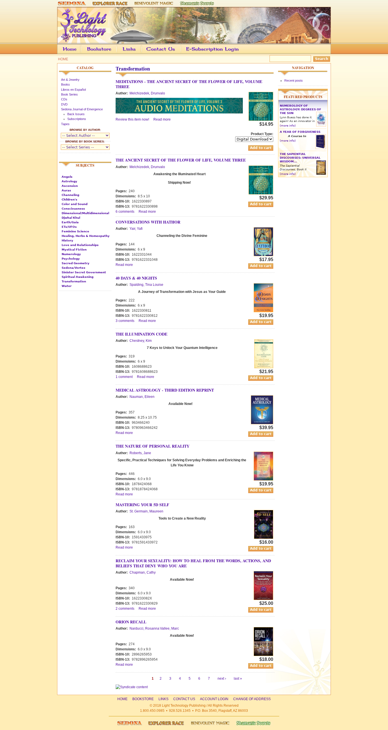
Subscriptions (76, 119)
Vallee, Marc (169, 628)
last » (238, 679)
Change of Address (277, 53)
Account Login (210, 53)
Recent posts (293, 80)
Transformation (74, 281)
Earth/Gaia (70, 222)
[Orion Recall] (263, 655)
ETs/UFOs (69, 226)
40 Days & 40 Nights (136, 278)
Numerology (71, 254)
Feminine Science (75, 231)
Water (67, 286)
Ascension (70, 185)
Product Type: (262, 134)
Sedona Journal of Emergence (82, 109)
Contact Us (169, 53)
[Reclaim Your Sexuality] (263, 599)
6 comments (125, 212)
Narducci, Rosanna (144, 628)
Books (65, 84)
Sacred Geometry (75, 263)
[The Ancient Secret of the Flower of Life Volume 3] (261, 193)
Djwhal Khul (71, 217)
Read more (162, 119)
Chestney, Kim (141, 341)
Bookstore (108, 53)
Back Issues (76, 114)
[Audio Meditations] (261, 120)
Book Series (69, 94)
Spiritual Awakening (77, 276)
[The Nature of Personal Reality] (263, 479)
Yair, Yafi (136, 229)
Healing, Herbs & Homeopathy (86, 235)
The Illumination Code (141, 334)
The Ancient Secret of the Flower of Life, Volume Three (181, 160)
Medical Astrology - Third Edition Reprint (165, 390)
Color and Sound (74, 204)
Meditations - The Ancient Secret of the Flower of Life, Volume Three (189, 84)
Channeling (70, 195)
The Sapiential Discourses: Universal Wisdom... (300, 157)
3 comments (125, 321)
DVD (64, 104)
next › (222, 679)
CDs (64, 99)
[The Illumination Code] (263, 367)
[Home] (194, 41)
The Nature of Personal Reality (152, 446)
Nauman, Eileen (142, 397)
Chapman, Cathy (143, 572)
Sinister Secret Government (84, 272)
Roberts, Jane (140, 453)
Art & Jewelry (70, 79)
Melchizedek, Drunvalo (147, 93)
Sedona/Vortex (73, 267)
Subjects (85, 165)
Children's (69, 199)
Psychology (71, 258)
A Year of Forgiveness (300, 131)
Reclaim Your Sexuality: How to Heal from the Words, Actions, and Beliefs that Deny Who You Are (193, 563)
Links (140, 53)
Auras (66, 190)
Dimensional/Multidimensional (85, 213)
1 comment (124, 377)
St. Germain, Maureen (146, 511)
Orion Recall (131, 622)
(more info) (288, 125)
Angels (67, 176)
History (67, 240)
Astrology (69, 181)
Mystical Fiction (74, 249)
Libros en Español (73, 89)
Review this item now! (132, 119)
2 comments (125, 609)
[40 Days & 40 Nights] (263, 311)
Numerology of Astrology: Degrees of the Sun (300, 109)
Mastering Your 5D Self (142, 505)
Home (63, 59)
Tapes (65, 124)
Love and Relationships (80, 245)
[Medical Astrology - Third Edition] (262, 423)
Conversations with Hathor (148, 222)
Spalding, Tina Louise (146, 285)
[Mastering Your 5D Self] (263, 538)
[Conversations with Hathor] (263, 255)
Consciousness (73, 208)
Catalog (85, 67)
